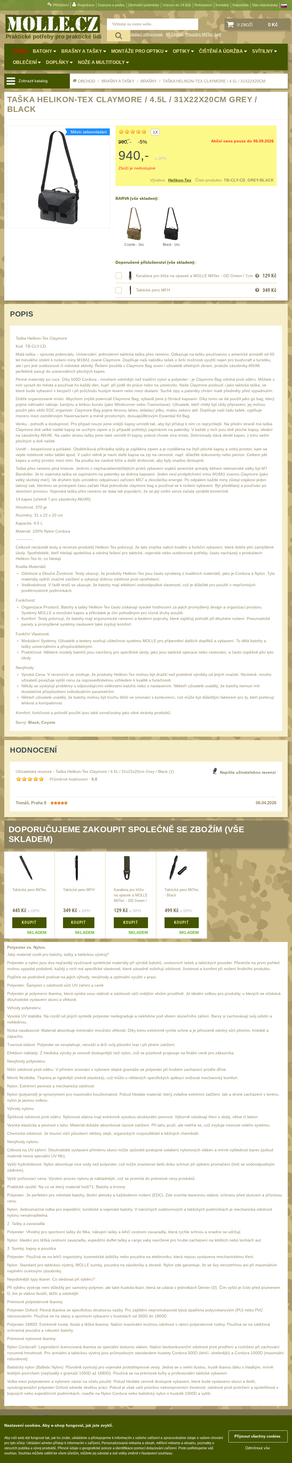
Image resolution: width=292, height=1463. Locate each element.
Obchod (86, 81)
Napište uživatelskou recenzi (248, 772)
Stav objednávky (265, 5)
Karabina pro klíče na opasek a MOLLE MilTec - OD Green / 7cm (194, 275)
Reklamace (203, 5)
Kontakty (222, 5)
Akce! (20, 51)
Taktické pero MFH (153, 290)
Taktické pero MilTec (29, 890)
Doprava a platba (111, 5)
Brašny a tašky (118, 81)
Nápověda (240, 5)
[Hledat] (118, 35)
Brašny (149, 81)
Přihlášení (61, 5)
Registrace (86, 5)
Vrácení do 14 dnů (177, 5)
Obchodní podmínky (143, 5)
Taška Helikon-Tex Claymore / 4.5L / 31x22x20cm (214, 81)
